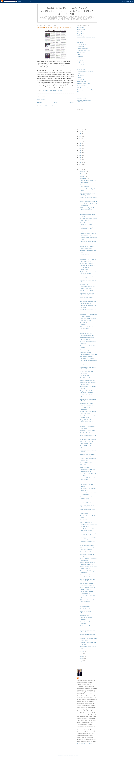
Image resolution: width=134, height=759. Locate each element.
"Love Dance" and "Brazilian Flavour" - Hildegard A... (87, 404)
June (81, 656)
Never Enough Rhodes (82, 67)
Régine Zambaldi (81, 85)
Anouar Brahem (84, 244)
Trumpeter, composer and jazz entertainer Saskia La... (87, 227)
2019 (80, 141)
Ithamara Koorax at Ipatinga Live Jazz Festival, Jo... (88, 185)
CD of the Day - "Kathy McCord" (88, 241)
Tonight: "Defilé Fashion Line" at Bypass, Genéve (88, 459)
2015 (80, 150)
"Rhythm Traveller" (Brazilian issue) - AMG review (87, 588)
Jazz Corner (80, 56)
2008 (80, 167)
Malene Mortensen (84, 254)
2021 (80, 136)
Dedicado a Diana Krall (83, 48)
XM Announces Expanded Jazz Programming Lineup (87, 208)
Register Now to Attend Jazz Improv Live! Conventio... (87, 294)
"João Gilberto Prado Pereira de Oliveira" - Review (87, 635)
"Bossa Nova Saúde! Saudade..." (88, 545)
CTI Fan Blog (80, 36)
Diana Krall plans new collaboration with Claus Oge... (88, 353)
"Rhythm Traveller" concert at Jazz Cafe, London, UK (88, 567)
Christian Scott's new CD (86, 331)
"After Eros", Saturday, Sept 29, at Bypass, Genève (88, 181)
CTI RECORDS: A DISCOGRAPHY (86, 38)
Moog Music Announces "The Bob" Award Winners (87, 529)
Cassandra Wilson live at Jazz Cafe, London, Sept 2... (87, 287)
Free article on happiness (86, 350)
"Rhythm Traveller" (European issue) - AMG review (87, 580)
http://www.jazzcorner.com (68, 756)
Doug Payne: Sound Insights (84, 50)
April (81, 661)
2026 (80, 131)
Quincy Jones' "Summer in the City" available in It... (87, 510)
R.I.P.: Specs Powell (85, 433)
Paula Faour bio (84, 513)
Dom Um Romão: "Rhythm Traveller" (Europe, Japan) (87, 584)
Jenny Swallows (81, 61)
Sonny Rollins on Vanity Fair (87, 231)
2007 (80, 169)
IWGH (78, 54)
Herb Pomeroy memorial (86, 522)
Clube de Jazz (80, 46)
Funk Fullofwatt (81, 52)
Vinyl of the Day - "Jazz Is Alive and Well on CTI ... (88, 260)
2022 (80, 134)
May (81, 658)
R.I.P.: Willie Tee (84, 520)
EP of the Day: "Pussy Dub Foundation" (86, 372)
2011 (80, 160)
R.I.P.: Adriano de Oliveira (86, 378)
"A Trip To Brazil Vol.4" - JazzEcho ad (86, 408)
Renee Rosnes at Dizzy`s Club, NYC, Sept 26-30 (87, 194)
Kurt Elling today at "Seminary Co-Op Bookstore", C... (87, 455)
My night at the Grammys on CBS (88, 201)
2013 (80, 155)
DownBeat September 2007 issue (88, 309)
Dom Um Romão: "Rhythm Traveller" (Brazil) (86, 592)
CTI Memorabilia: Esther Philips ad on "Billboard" (88, 327)
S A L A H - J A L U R (82, 87)
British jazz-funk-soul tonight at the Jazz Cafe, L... (88, 436)
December (83, 171)
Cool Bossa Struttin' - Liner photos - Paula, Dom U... (88, 493)
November (83, 174)
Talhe (78, 92)
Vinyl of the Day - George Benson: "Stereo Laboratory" (88, 315)
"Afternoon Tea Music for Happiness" (86, 618)
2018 (80, 143)
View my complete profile (85, 743)
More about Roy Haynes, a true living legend (87, 268)
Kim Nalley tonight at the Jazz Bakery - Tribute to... (87, 470)
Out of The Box (81, 69)
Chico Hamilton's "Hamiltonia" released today (87, 542)
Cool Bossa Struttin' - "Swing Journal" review (87, 497)
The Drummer (80, 96)
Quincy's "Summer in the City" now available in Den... (87, 442)
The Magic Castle (81, 98)
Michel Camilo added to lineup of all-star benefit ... (88, 204)
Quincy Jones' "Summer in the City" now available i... (87, 548)
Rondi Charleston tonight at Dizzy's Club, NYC (87, 338)
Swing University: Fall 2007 (87, 291)
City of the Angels (81, 44)
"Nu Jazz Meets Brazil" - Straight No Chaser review (88, 412)
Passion (79, 77)
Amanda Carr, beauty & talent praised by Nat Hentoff (87, 223)
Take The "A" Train (84, 375)
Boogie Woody (81, 34)
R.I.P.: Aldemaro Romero (86, 482)
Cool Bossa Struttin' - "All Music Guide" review (88, 489)
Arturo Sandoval (84, 284)
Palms (78, 73)
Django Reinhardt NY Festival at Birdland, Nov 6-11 (88, 234)
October (82, 176)
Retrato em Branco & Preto (83, 83)
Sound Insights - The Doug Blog (85, 90)
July (81, 654)
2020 (80, 138)
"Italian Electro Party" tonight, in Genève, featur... (88, 383)
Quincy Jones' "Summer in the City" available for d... (87, 600)
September (83, 178)
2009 (80, 164)
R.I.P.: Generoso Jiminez (86, 462)
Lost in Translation (81, 65)
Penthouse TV (80, 79)
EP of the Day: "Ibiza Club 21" (87, 312)
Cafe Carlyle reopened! (85, 465)
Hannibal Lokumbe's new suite (87, 380)
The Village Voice (84, 604)
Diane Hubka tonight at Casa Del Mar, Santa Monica (88, 319)
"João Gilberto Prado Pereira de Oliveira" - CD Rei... (87, 631)
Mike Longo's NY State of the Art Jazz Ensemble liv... (88, 281)
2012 (80, 157)
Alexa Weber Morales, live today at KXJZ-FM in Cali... (88, 534)
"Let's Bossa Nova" (84, 615)
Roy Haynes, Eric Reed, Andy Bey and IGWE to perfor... (88, 272)
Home (55, 102)
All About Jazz (80, 27)
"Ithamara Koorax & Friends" (87, 552)
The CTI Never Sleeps (82, 94)
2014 (80, 153)
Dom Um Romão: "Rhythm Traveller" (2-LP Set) (86, 576)
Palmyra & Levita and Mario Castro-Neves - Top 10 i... (87, 420)
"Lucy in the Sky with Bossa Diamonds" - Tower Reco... (87, 391)
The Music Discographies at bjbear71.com (84, 101)
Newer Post (39, 102)
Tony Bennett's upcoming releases (88, 360)
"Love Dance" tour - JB (85, 424)
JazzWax (79, 58)
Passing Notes (80, 75)
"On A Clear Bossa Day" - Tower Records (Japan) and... (88, 396)
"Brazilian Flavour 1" (85, 606)
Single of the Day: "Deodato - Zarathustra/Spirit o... (87, 247)
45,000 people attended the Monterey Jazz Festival (86, 298)
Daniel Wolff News (84, 467)
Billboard (79, 32)
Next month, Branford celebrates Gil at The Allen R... (88, 302)
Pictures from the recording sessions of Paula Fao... (86, 502)
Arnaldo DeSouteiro (85, 677)
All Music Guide (81, 29)
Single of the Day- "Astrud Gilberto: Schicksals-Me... (87, 334)
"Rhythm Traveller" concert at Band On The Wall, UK (87, 563)
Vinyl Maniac (80, 104)
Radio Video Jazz (81, 81)
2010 (80, 162)
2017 (80, 145)
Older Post (71, 102)
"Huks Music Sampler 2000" (87, 257)
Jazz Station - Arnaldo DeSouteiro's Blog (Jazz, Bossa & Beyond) (67, 10)
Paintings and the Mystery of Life (85, 71)
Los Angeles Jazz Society (83, 63)
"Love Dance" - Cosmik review (87, 430)
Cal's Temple (80, 42)
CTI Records (80, 40)
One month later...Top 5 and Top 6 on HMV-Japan (88, 416)
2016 (80, 148)
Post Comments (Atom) (49, 106)
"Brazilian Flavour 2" (85, 609)
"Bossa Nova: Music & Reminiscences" (85, 612)
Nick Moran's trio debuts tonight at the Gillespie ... (88, 538)
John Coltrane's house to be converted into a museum (87, 357)
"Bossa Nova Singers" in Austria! (88, 439)
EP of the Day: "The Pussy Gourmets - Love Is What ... (87, 264)
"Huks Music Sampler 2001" (87, 212)
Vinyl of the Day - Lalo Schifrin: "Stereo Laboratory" (88, 368)
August (82, 651)
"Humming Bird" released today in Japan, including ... (88, 219)
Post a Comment (41, 99)
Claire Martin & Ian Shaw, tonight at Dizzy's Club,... (88, 525)
